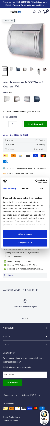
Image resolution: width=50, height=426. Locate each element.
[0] (45, 12)
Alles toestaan (25, 234)
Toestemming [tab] (9, 188)
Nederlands (8, 395)
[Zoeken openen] (34, 11)
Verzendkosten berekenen (14, 111)
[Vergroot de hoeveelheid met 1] (20, 124)
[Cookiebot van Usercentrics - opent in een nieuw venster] (35, 181)
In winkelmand (35, 124)
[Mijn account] (39, 11)
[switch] (44, 422)
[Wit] (7, 99)
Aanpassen (23, 242)
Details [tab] (25, 188)
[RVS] (17, 99)
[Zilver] (27, 99)
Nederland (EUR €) (29, 395)
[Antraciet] (36, 99)
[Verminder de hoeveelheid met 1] (5, 124)
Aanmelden (12, 382)
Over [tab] (41, 188)
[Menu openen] (4, 12)
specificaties (24, 275)
